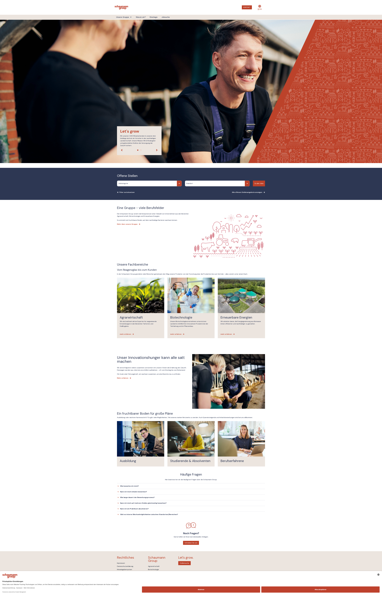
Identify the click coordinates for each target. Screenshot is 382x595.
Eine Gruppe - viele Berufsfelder (140, 208)
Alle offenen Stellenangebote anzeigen (247, 192)
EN (261, 9)
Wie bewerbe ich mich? (129, 486)
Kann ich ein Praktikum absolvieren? (134, 509)
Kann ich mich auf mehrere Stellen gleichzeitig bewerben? (143, 503)
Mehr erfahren (122, 378)
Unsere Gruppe (122, 17)
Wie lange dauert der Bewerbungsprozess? (137, 497)
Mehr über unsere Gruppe (127, 224)
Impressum (121, 563)
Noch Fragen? (191, 533)
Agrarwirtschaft (131, 317)
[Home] (121, 7)
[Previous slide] (121, 150)
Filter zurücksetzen (127, 192)
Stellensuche (184, 563)
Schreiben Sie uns (191, 543)
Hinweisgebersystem (124, 569)
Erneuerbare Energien (236, 317)
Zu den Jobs (258, 183)
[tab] (138, 150)
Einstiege (153, 17)
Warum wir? (141, 17)
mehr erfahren (125, 334)
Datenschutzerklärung (125, 566)
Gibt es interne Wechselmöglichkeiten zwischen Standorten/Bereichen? (149, 514)
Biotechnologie (181, 317)
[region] (191, 91)
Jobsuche (165, 17)
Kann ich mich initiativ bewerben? (133, 492)
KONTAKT (246, 7)
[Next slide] (156, 150)
